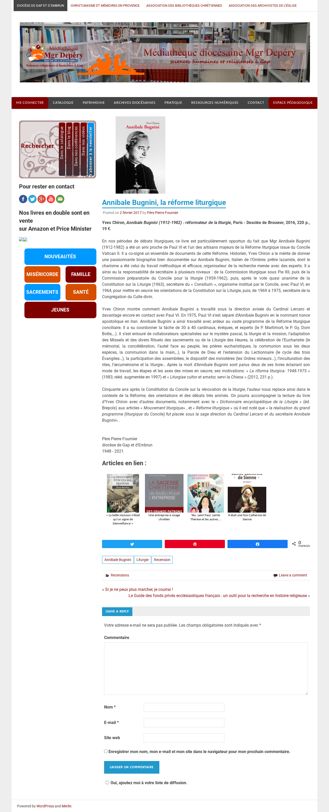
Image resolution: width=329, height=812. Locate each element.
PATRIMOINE (94, 103)
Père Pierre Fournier (162, 213)
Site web (112, 737)
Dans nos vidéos (83, 141)
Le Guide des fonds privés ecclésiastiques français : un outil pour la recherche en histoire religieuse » (219, 595)
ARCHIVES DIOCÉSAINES (134, 103)
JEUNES (60, 310)
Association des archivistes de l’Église (263, 5)
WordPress (45, 806)
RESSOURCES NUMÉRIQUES (215, 103)
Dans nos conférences (76, 146)
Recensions (120, 575)
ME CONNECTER (30, 103)
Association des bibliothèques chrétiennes (184, 5)
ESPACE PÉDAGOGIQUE (293, 103)
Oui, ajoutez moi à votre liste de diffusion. (149, 782)
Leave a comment (293, 575)
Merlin (66, 806)
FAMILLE (80, 274)
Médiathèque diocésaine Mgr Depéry (161, 54)
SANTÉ (81, 292)
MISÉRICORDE (42, 274)
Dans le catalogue (62, 142)
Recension (162, 560)
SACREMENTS (42, 292)
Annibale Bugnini (117, 560)
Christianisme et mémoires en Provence (105, 5)
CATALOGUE (63, 103)
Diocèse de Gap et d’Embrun (40, 5)
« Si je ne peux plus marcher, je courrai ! (137, 589)
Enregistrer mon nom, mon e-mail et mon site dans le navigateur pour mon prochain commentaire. (199, 751)
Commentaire (116, 637)
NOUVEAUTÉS (60, 257)
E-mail (111, 722)
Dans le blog (69, 137)
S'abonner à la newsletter (91, 151)
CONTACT (256, 103)
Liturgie (142, 560)
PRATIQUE (173, 103)
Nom (110, 707)
